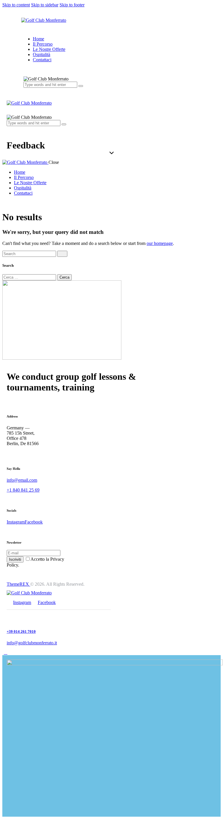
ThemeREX (18, 584)
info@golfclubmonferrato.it (32, 642)
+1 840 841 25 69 (23, 490)
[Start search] (62, 254)
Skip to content (16, 4)
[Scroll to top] (5, 652)
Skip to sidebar (44, 4)
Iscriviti (15, 559)
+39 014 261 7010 (21, 631)
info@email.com (22, 480)
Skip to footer (72, 4)
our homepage (160, 243)
